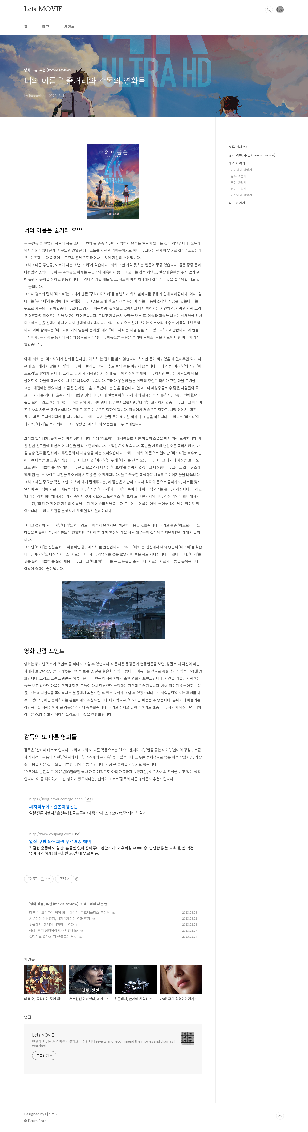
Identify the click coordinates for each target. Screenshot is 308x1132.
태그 (45, 26)
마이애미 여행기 (241, 170)
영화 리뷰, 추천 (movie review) (54, 903)
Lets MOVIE (43, 9)
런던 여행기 (238, 188)
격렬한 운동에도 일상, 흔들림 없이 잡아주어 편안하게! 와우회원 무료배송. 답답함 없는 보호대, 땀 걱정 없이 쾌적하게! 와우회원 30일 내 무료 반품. (111, 850)
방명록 (69, 26)
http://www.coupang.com (50, 834)
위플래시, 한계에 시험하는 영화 (51, 924)
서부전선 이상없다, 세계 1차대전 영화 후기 (59, 918)
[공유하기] (42, 879)
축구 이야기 (237, 202)
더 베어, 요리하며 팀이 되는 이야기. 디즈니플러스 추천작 (69, 912)
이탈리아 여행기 (241, 195)
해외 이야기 (237, 163)
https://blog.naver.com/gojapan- (56, 799)
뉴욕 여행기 (238, 176)
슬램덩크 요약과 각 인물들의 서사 (53, 936)
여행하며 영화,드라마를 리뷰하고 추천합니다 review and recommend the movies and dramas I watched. (103, 1043)
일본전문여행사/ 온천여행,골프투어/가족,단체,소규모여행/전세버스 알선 (88, 812)
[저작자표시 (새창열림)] (76, 879)
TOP (280, 1116)
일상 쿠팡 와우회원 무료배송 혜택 (60, 841)
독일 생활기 (238, 182)
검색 (269, 9)
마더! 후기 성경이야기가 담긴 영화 (53, 930)
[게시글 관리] (48, 879)
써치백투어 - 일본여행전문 (53, 806)
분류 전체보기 (238, 146)
